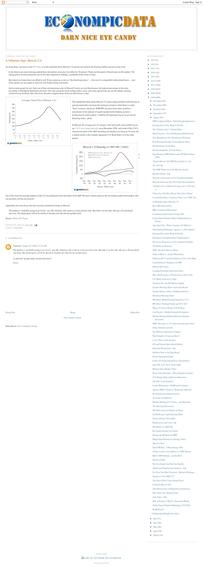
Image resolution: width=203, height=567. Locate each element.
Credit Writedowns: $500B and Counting (170, 385)
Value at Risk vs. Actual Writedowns (168, 254)
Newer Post (10, 312)
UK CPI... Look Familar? (163, 381)
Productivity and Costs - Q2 (164, 422)
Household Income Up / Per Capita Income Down (174, 181)
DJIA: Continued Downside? (165, 209)
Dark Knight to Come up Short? (166, 335)
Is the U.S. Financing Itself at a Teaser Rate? (171, 360)
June (155, 522)
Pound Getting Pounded (163, 356)
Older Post (135, 312)
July (155, 518)
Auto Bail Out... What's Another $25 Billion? (172, 225)
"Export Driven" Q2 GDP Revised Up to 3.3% (172, 161)
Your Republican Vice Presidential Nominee (171, 137)
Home (72, 312)
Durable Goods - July (162, 173)
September (158, 113)
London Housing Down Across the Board (170, 287)
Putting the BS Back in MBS (165, 435)
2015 (153, 76)
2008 (153, 97)
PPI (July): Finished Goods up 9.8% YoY (170, 303)
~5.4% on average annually (86, 128)
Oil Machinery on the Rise (164, 145)
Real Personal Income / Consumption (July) (171, 141)
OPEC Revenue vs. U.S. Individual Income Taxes (173, 323)
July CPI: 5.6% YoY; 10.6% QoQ (167, 364)
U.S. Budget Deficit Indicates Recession (170, 377)
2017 (153, 68)
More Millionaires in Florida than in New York (173, 274)
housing (18, 228)
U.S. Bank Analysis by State (165, 279)
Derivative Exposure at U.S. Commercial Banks (173, 177)
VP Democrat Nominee (162, 245)
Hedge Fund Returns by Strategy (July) (169, 439)
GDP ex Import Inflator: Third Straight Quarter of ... (174, 121)
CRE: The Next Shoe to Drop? (165, 250)
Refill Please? (158, 509)
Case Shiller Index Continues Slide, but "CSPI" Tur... (175, 197)
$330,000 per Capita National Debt (168, 414)
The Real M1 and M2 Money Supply (168, 283)
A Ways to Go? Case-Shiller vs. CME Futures (172, 451)
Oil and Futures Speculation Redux (168, 344)
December (157, 100)
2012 (153, 80)
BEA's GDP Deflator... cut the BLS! (167, 455)
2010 (153, 89)
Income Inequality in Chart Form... (167, 150)
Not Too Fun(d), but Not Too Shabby (168, 463)
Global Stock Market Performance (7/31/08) (171, 505)
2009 (153, 93)
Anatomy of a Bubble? (162, 397)
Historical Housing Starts (163, 295)
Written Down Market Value (165, 368)
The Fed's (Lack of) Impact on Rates (168, 410)
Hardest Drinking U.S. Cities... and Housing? (172, 402)
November (158, 105)
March (156, 535)
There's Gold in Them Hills (164, 418)
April (155, 531)
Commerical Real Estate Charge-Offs (168, 214)
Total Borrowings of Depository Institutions (171, 488)
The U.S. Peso (158, 443)
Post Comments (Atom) (27, 326)
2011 (153, 84)
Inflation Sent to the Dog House (166, 352)
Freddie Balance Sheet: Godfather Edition (170, 291)
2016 (153, 72)
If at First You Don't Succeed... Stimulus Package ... (174, 472)
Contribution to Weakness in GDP (167, 262)
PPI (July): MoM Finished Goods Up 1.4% (171, 299)
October (156, 109)
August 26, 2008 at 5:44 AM (34, 245)
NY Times (37, 66)
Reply (15, 262)
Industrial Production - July (164, 348)
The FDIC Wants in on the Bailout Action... (171, 169)
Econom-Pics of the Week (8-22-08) (168, 233)
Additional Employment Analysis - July (170, 468)
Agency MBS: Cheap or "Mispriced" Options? (172, 389)
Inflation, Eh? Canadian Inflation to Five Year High (174, 258)
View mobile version (72, 317)
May (155, 526)
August (156, 117)
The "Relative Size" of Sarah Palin (167, 129)
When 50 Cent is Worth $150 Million (169, 307)
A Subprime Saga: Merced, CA (24, 60)
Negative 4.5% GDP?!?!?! (163, 476)
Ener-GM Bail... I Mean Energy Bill (168, 447)
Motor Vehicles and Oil (163, 327)
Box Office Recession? (162, 205)
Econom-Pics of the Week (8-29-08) (168, 125)
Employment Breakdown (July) (166, 513)
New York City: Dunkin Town (165, 492)
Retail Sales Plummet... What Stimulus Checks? (173, 373)
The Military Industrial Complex (167, 331)
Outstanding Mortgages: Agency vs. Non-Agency (174, 229)
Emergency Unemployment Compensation (171, 237)
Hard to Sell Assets (161, 266)
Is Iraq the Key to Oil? (162, 484)
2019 (153, 60)
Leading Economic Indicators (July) (168, 270)
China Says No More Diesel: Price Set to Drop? (173, 193)
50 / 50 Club (158, 165)
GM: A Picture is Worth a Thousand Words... (171, 501)
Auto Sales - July (160, 497)
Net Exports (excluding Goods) (166, 393)
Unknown (17, 245)
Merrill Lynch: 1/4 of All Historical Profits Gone (173, 133)
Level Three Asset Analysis (164, 340)
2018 (153, 64)
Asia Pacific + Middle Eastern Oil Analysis (171, 312)
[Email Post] (35, 225)
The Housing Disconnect (163, 406)
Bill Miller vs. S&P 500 (163, 426)
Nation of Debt (159, 459)
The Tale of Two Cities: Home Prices (168, 480)
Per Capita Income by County (165, 430)
